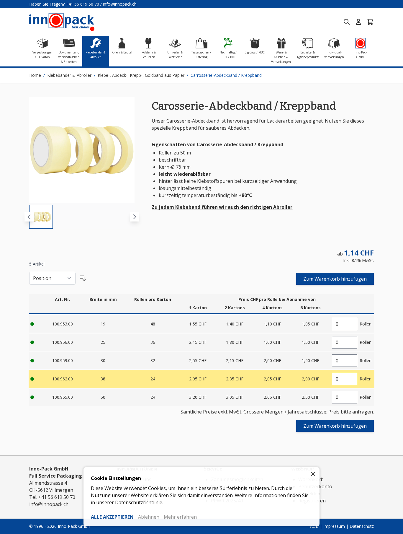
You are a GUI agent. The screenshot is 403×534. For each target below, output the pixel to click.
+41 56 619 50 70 (82, 4)
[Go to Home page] (61, 22)
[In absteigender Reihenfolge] (82, 278)
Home (35, 75)
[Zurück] (29, 217)
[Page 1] (41, 217)
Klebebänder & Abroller (69, 75)
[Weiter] (134, 217)
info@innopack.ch (120, 4)
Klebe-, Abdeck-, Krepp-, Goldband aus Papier (141, 75)
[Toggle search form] (346, 21)
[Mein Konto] (358, 21)
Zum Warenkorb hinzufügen (335, 279)
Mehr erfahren (180, 517)
